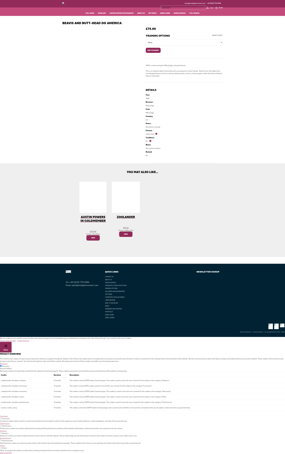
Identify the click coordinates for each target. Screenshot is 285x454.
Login (212, 8)
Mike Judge (150, 105)
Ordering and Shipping (113, 309)
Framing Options (158, 35)
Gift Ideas (108, 294)
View (93, 238)
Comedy (157, 127)
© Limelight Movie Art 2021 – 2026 (274, 332)
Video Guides (110, 318)
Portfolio (109, 312)
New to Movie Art (111, 303)
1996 (147, 98)
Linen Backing (110, 300)
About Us (108, 280)
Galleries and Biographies (115, 291)
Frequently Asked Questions (116, 285)
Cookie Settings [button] (23, 340)
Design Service (110, 283)
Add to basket (153, 50)
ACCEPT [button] (13, 340)
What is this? (217, 35)
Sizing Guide (109, 315)
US (147, 120)
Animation (149, 127)
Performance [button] (5, 423)
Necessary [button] (4, 363)
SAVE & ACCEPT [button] (6, 453)
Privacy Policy (5, 340)
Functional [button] (4, 416)
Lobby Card (150, 134)
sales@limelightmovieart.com (195, 3)
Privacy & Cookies (258, 332)
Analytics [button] (3, 431)
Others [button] (2, 445)
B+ (147, 141)
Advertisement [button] (5, 438)
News (107, 306)
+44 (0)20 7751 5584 (214, 3)
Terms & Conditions (245, 332)
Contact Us (109, 277)
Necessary (5, 366)
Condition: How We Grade (114, 297)
